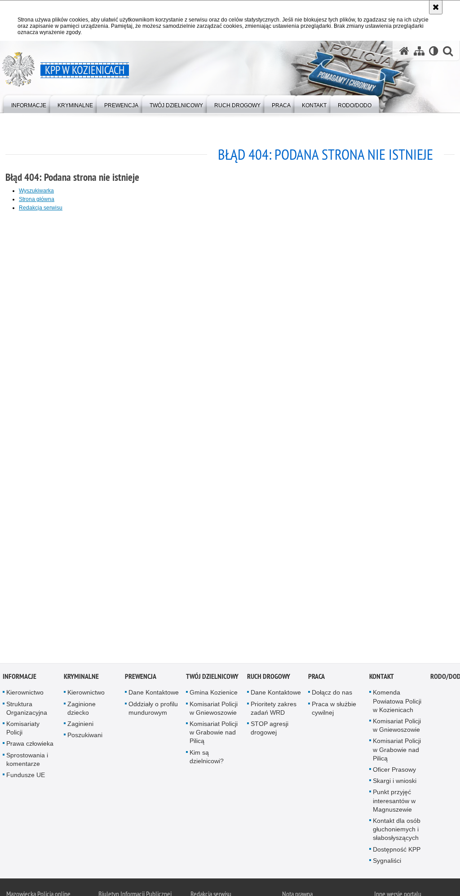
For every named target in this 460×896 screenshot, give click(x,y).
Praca (316, 677)
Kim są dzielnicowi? (207, 757)
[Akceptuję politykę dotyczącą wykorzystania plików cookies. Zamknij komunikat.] (435, 7)
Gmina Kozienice (214, 693)
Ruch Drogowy (268, 677)
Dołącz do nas (332, 693)
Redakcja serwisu (40, 208)
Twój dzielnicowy (212, 677)
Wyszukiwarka (36, 191)
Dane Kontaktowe (153, 693)
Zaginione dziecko (81, 709)
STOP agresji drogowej (269, 729)
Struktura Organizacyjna (26, 709)
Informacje (19, 677)
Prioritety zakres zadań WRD (273, 709)
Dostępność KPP (396, 850)
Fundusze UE (25, 776)
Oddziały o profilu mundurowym (153, 709)
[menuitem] (29, 103)
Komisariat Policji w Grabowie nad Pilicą (214, 733)
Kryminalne (81, 677)
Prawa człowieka (29, 744)
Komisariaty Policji (23, 729)
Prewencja (140, 677)
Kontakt (381, 677)
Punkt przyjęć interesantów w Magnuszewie (394, 802)
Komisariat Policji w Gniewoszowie (214, 709)
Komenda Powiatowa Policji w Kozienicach (397, 702)
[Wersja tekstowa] (433, 51)
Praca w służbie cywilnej (334, 709)
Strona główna (36, 199)
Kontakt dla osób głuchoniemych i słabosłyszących (396, 830)
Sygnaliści (387, 861)
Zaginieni (80, 725)
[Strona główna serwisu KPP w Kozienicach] (404, 51)
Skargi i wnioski (394, 782)
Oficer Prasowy (394, 770)
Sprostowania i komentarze (27, 760)
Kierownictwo (25, 693)
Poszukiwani (84, 736)
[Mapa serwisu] (419, 51)
